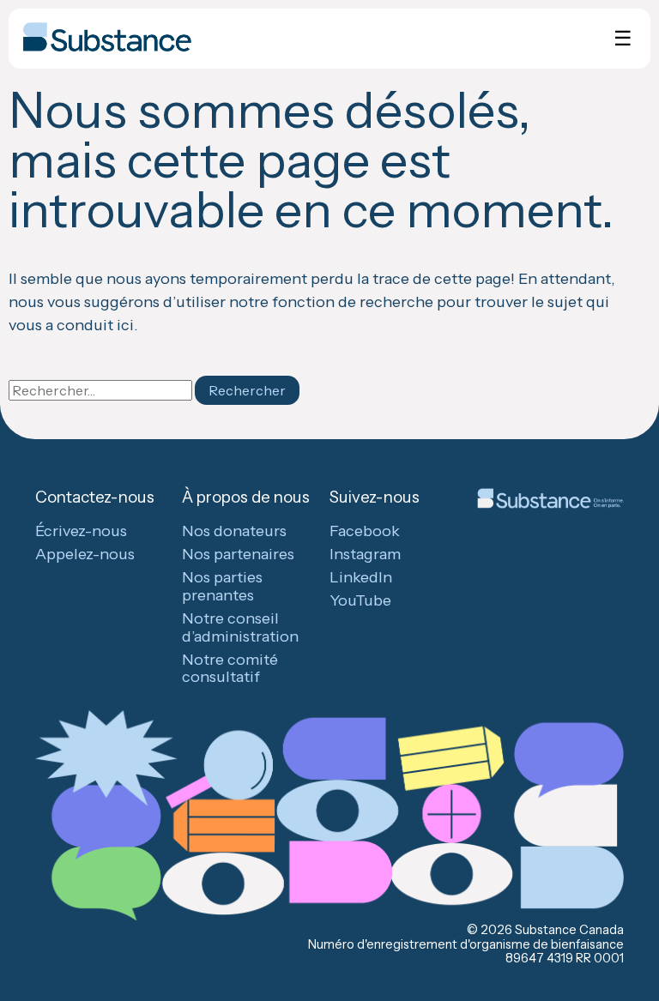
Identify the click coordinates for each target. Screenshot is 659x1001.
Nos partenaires (238, 554)
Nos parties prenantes (222, 586)
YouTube (360, 600)
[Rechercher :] (102, 390)
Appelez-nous (85, 554)
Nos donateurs (234, 531)
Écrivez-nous (81, 531)
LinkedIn (361, 577)
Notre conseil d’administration (240, 627)
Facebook (365, 531)
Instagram (365, 554)
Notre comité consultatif (230, 668)
